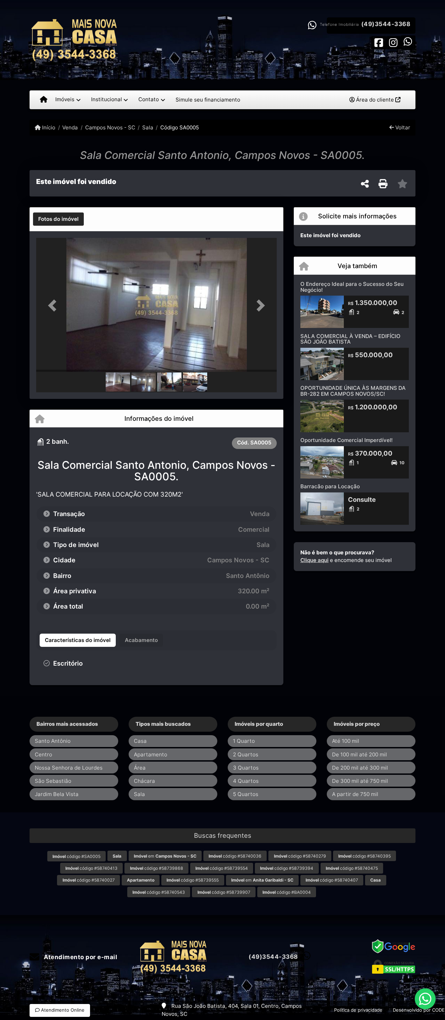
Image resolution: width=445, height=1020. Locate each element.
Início (48, 127)
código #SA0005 (76, 856)
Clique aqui (314, 560)
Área (140, 767)
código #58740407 (332, 880)
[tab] (58, 219)
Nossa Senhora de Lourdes (69, 767)
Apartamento (150, 754)
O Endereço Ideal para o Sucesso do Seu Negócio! (352, 287)
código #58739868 (156, 868)
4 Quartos (246, 781)
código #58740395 (364, 856)
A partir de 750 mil (355, 794)
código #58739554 (221, 868)
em (165, 856)
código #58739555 (193, 880)
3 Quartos (246, 767)
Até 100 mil (345, 741)
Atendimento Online (62, 1010)
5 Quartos (245, 794)
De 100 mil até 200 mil (359, 754)
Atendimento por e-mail (79, 957)
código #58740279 (300, 856)
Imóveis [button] (64, 99)
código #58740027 (89, 880)
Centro (43, 754)
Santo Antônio (53, 741)
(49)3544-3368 (386, 24)
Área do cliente (375, 99)
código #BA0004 (286, 892)
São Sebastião (53, 781)
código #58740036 (235, 856)
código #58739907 (223, 892)
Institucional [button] (106, 99)
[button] (54, 305)
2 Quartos (245, 754)
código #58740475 (352, 868)
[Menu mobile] (43, 100)
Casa (140, 741)
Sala (147, 127)
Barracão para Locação (330, 486)
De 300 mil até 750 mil (360, 781)
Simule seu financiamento (208, 99)
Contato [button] (148, 99)
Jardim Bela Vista (57, 794)
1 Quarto (244, 741)
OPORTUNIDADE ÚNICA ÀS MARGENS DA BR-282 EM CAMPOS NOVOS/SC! (353, 391)
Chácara (144, 781)
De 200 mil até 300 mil (360, 767)
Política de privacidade (358, 1010)
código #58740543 (158, 892)
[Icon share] (378, 42)
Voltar (402, 127)
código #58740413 (91, 868)
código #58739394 (286, 868)
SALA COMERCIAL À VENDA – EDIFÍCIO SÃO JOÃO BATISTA (350, 339)
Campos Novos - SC (110, 127)
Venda (70, 127)
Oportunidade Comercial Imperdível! (346, 440)
